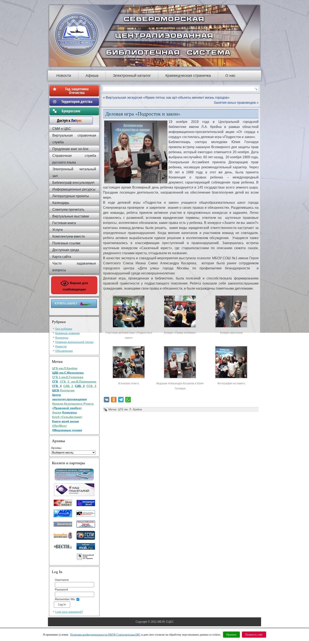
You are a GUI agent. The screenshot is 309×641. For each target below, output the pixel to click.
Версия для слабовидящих (75, 286)
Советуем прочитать (68, 209)
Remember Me (65, 599)
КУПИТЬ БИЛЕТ (66, 303)
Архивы (56, 447)
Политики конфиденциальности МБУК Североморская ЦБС (105, 634)
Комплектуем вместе (68, 236)
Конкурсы (61, 337)
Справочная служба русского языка (74, 159)
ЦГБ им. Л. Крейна (130, 409)
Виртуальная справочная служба (74, 139)
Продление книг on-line (70, 149)
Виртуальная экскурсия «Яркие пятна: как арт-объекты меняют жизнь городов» (168, 97)
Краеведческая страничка (188, 75)
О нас (230, 75)
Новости (63, 75)
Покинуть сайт (254, 634)
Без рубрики (63, 328)
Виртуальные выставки (70, 216)
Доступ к (67, 120)
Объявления (64, 350)
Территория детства (76, 101)
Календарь (60, 203)
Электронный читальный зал (74, 172)
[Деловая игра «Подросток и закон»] (128, 327)
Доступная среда (65, 250)
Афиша (92, 75)
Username (62, 579)
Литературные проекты (70, 196)
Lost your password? (69, 611)
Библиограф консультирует (73, 182)
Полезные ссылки (66, 243)
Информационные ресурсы (73, 189)
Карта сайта (61, 256)
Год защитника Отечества (76, 90)
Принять (231, 634)
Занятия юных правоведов (235, 102)
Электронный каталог (132, 75)
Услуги (57, 229)
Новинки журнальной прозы (74, 342)
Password (61, 589)
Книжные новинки (67, 333)
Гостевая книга (64, 223)
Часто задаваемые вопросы (74, 267)
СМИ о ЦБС (61, 128)
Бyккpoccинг (77, 110)
